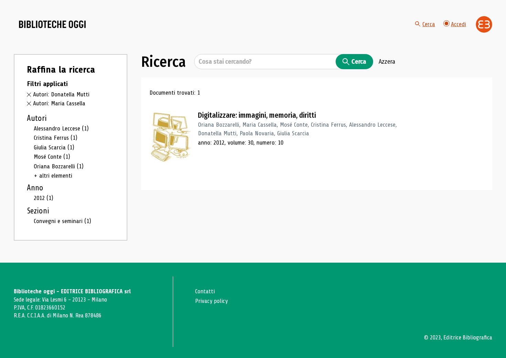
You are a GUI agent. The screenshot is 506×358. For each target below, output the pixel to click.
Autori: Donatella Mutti (61, 94)
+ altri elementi (53, 175)
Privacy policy (211, 301)
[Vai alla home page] (52, 24)
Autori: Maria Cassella (59, 103)
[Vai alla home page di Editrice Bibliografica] (484, 24)
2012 (43, 197)
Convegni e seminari (62, 221)
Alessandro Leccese (61, 128)
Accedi (458, 24)
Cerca (428, 24)
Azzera (387, 61)
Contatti (205, 291)
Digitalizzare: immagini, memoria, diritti (257, 115)
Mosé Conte (52, 156)
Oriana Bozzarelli (59, 166)
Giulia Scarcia (54, 147)
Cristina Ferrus (55, 137)
